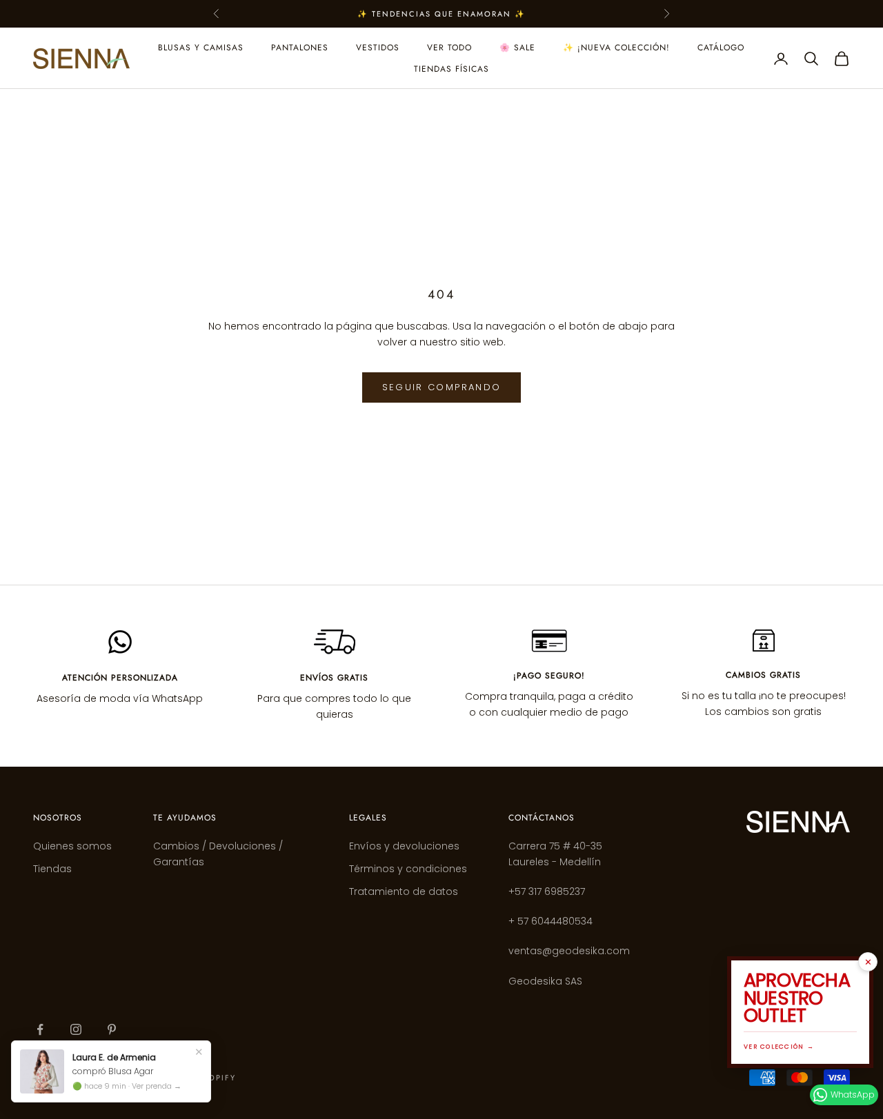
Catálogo (720, 47)
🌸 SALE (517, 47)
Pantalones (299, 47)
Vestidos (377, 47)
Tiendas (52, 869)
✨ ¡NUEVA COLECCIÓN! (616, 47)
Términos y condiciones (408, 869)
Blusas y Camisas (201, 47)
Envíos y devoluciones (404, 846)
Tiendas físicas (451, 69)
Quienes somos (72, 846)
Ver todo (449, 47)
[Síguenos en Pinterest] (112, 1029)
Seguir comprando (441, 387)
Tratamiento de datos (403, 891)
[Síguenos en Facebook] (40, 1029)
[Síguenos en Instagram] (76, 1029)
